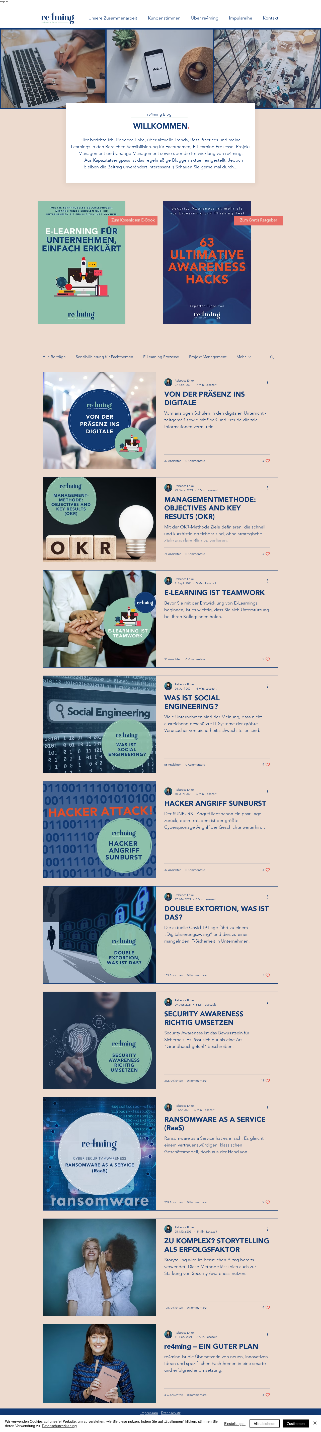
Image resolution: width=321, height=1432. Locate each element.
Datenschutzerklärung (59, 1425)
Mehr (241, 356)
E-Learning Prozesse (161, 356)
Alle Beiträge (54, 356)
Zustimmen (296, 1423)
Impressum (149, 1412)
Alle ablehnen (264, 1423)
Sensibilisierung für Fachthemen (104, 356)
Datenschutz (171, 1412)
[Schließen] (315, 1423)
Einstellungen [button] (235, 1423)
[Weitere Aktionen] (269, 382)
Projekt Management (207, 356)
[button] (272, 357)
